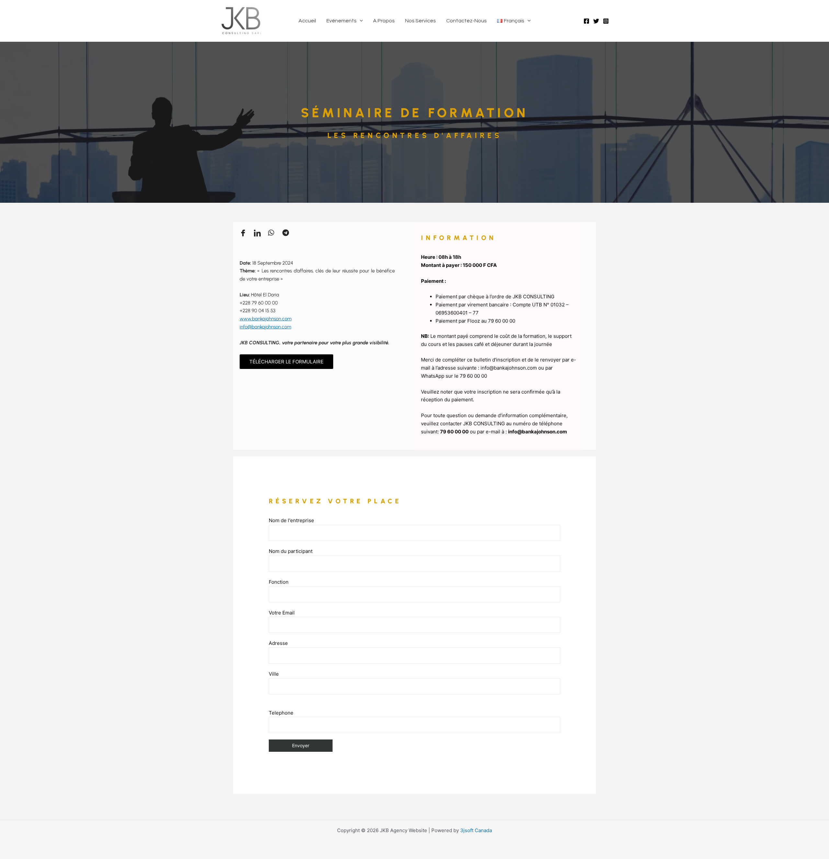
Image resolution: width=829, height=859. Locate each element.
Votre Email (282, 613)
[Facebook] (586, 21)
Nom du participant (290, 551)
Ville (274, 674)
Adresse (278, 643)
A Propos (384, 20)
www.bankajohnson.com (265, 319)
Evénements (341, 20)
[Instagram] (606, 21)
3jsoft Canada (476, 830)
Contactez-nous (466, 20)
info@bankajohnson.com (265, 327)
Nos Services (420, 20)
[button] (360, 21)
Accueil (307, 20)
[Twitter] (596, 21)
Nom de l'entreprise (291, 520)
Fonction (279, 582)
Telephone (281, 713)
